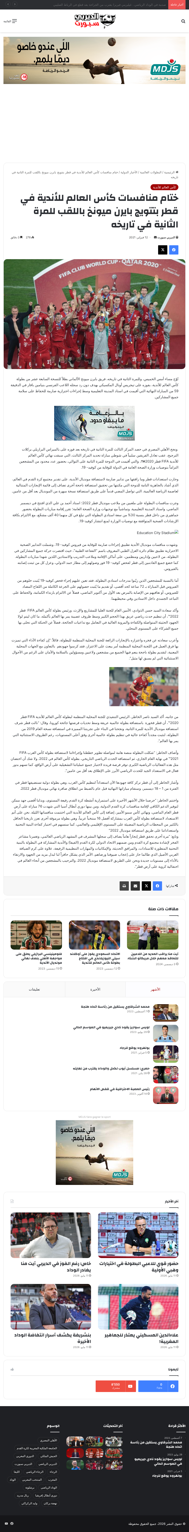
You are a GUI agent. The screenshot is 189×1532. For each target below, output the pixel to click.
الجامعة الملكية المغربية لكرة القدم (37, 1448)
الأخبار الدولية (129, 172)
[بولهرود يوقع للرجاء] (165, 1054)
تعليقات (34, 989)
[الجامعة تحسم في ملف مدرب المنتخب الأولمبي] (75, 1453)
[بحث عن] (183, 22)
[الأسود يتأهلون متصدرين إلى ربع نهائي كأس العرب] (114, 1453)
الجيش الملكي (48, 1456)
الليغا (17, 1471)
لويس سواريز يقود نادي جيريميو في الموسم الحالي (111, 1027)
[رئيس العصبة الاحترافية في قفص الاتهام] (165, 1095)
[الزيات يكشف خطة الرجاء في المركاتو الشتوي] (75, 1441)
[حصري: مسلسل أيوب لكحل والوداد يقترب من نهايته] (165, 1074)
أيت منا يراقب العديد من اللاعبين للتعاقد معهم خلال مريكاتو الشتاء (152, 956)
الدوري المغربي (25, 1456)
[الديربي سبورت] (94, 21)
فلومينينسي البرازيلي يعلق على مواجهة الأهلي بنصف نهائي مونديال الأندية (39, 958)
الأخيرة (95, 989)
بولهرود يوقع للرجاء (135, 1048)
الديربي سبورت (166, 237)
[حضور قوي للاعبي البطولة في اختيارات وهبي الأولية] (138, 1235)
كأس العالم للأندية (164, 187)
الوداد (13, 1479)
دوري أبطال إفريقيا (46, 1495)
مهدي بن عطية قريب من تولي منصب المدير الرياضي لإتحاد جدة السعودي (119, 4)
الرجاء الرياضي (34, 1471)
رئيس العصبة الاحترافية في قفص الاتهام (120, 1089)
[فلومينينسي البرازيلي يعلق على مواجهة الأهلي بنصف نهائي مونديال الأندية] (36, 935)
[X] (162, 250)
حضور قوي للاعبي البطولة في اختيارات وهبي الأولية (138, 1266)
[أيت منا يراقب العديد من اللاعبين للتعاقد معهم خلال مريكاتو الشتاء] (152, 935)
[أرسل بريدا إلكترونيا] (155, 237)
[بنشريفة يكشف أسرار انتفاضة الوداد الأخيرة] (51, 1307)
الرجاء (53, 1471)
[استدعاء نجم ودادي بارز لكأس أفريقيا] (94, 1453)
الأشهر (155, 989)
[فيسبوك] (173, 250)
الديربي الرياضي (47, 1464)
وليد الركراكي (29, 1503)
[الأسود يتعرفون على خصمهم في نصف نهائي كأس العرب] (114, 1441)
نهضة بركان (50, 1503)
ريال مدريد (23, 1495)
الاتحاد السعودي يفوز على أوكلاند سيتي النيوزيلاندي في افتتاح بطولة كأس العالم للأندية (95, 958)
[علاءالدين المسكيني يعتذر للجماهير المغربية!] (138, 1307)
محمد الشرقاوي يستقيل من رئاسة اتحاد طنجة (115, 1007)
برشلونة (29, 1487)
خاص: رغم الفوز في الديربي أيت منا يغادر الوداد (56, 1266)
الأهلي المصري (48, 1440)
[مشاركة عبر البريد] (135, 886)
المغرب (52, 1479)
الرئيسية (170, 172)
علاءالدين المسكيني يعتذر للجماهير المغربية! (141, 1338)
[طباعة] (124, 886)
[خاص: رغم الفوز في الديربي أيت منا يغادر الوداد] (51, 1235)
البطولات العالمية (151, 172)
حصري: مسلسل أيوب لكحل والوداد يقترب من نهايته (111, 1069)
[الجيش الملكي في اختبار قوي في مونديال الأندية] (94, 1441)
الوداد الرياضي (49, 1487)
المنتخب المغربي (32, 1479)
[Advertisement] (94, 128)
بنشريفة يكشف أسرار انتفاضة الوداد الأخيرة (52, 1338)
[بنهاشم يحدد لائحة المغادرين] (75, 1465)
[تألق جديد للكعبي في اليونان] (114, 1465)
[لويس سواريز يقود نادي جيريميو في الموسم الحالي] (165, 1033)
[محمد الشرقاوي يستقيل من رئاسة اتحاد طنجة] (165, 1013)
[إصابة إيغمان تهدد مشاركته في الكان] (94, 1465)
